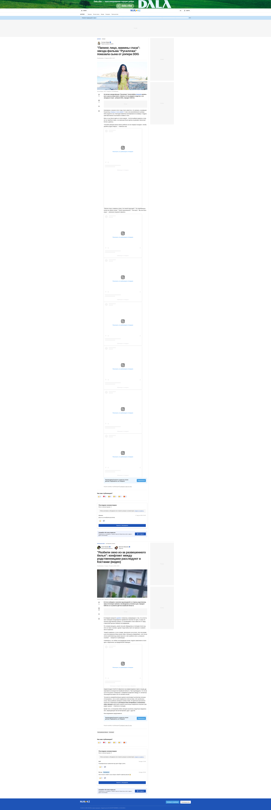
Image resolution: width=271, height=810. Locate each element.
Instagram (141, 533)
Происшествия (115, 14)
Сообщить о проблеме (172, 802)
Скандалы (107, 14)
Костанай (111, 732)
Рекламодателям (185, 802)
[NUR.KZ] (135, 10)
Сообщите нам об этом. (125, 486)
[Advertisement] (135, 28)
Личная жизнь (96, 14)
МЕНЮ (84, 10)
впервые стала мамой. (117, 112)
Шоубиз (82, 14)
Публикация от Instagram (123, 170)
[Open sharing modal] (99, 106)
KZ (180, 10)
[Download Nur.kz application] (135, 4)
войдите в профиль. (139, 510)
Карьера (90, 14)
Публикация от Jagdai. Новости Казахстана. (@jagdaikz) (123, 686)
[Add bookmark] (99, 111)
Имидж (102, 14)
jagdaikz (119, 618)
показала (138, 94)
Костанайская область (103, 732)
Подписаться (141, 480)
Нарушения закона (110, 543)
